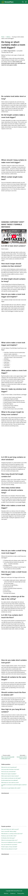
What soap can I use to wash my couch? (10, 782)
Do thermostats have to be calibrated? (9, 780)
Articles (8, 36)
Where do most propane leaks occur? (9, 840)
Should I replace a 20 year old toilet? (9, 846)
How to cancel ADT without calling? (8, 831)
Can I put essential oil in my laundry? (9, 844)
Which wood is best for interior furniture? (10, 776)
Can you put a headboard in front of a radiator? (11, 842)
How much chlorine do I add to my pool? (10, 829)
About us (6, 893)
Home (2, 36)
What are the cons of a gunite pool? (9, 767)
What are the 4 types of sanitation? (8, 773)
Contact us (12, 893)
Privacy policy (20, 893)
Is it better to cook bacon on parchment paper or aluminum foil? (14, 785)
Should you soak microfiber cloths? (8, 835)
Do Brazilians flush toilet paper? (8, 838)
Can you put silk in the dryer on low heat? (10, 769)
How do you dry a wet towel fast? (8, 771)
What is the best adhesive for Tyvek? (9, 848)
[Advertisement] (14, 20)
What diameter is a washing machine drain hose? (12, 833)
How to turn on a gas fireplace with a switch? (11, 788)
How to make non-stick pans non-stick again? (11, 778)
